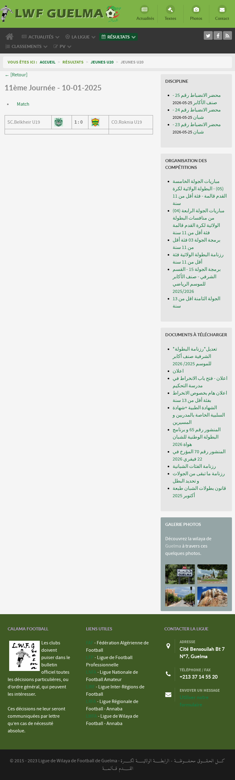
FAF (89, 643)
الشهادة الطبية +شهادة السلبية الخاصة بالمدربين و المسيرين (199, 415)
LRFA (91, 701)
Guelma (173, 546)
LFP (90, 657)
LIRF (90, 687)
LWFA (91, 716)
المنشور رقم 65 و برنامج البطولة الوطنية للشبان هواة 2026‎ (197, 437)
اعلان (178, 371)
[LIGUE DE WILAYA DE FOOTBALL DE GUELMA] (61, 13)
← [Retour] (16, 75)
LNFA (91, 672)
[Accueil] (10, 36)
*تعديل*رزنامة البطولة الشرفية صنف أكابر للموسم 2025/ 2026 (195, 356)
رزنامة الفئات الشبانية (194, 466)
